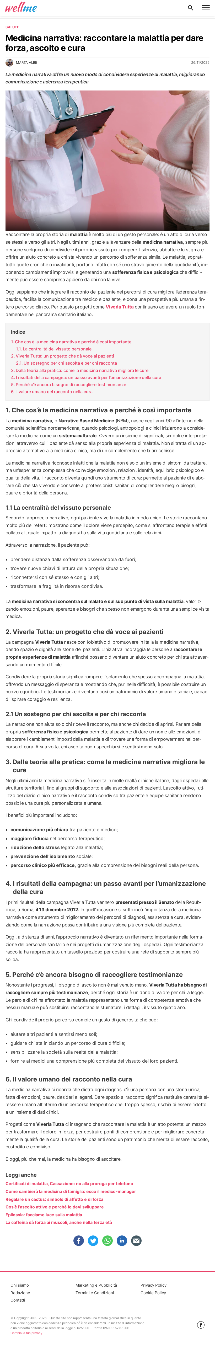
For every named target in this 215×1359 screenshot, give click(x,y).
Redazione (20, 1292)
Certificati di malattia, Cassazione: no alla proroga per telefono (69, 1183)
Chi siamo (19, 1285)
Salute (12, 27)
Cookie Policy (153, 1292)
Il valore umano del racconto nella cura (54, 391)
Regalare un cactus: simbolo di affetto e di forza (54, 1199)
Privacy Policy (153, 1285)
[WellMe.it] (21, 8)
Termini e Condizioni (95, 1292)
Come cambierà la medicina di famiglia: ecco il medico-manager (71, 1191)
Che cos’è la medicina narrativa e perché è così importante (73, 341)
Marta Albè (26, 62)
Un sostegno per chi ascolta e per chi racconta (70, 363)
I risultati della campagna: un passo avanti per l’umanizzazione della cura (88, 377)
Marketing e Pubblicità (96, 1285)
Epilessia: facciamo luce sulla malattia (44, 1214)
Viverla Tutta (119, 307)
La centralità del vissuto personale (57, 348)
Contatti (17, 1300)
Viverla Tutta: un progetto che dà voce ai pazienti (65, 356)
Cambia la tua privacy (26, 1333)
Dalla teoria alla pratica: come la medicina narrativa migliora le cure (82, 370)
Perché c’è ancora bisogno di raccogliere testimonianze (71, 384)
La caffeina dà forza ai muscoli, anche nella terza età (59, 1222)
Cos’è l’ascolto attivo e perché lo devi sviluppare (55, 1206)
